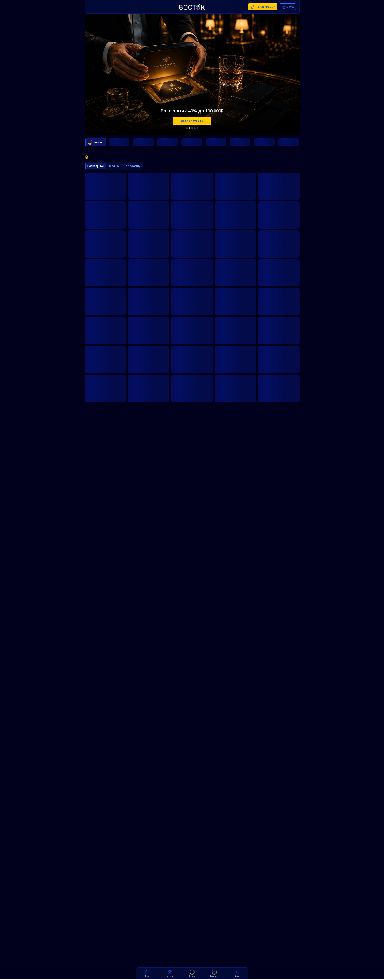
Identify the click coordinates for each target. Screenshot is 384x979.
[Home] (192, 6)
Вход (290, 7)
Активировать (192, 121)
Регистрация (266, 7)
